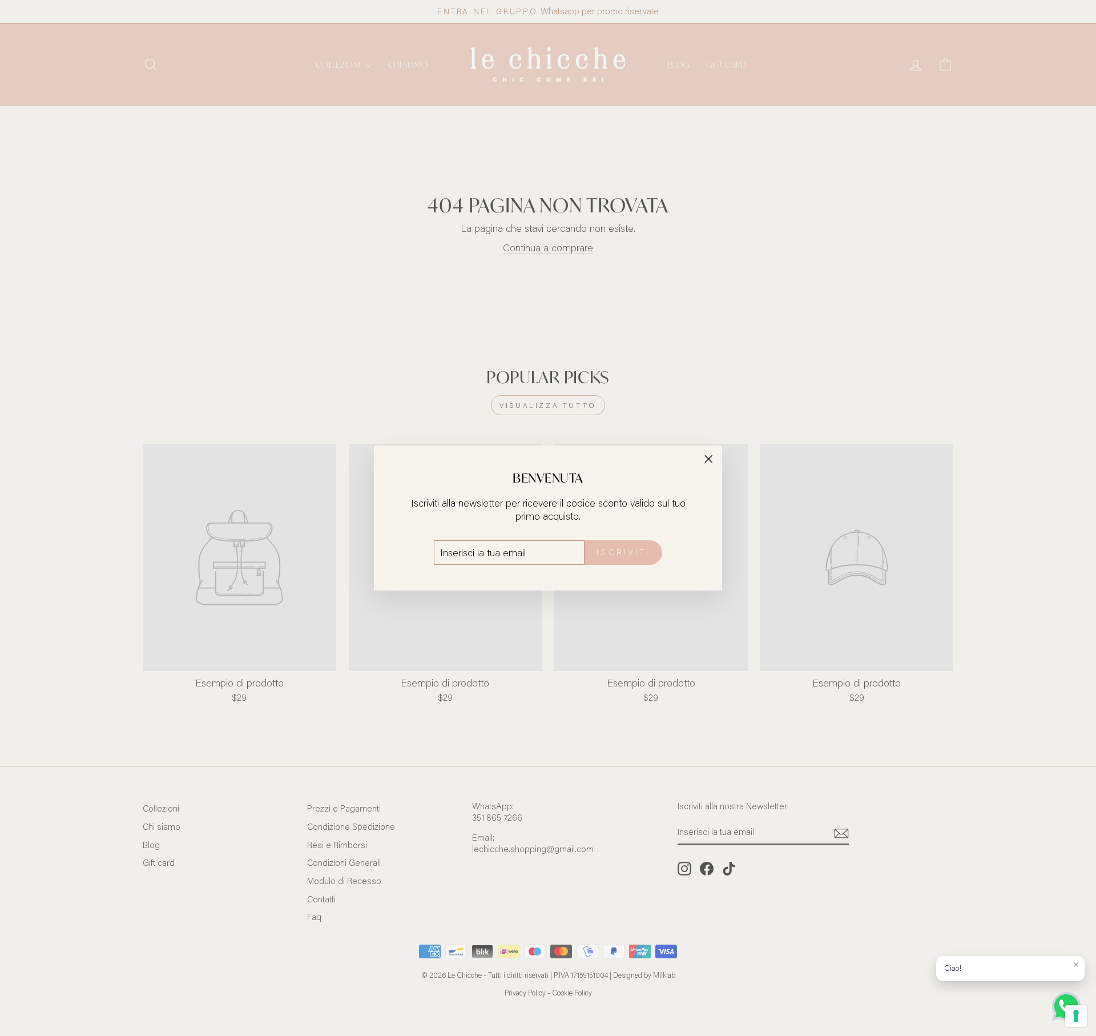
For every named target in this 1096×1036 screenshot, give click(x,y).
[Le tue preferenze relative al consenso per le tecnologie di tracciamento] (1076, 1016)
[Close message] (1076, 964)
